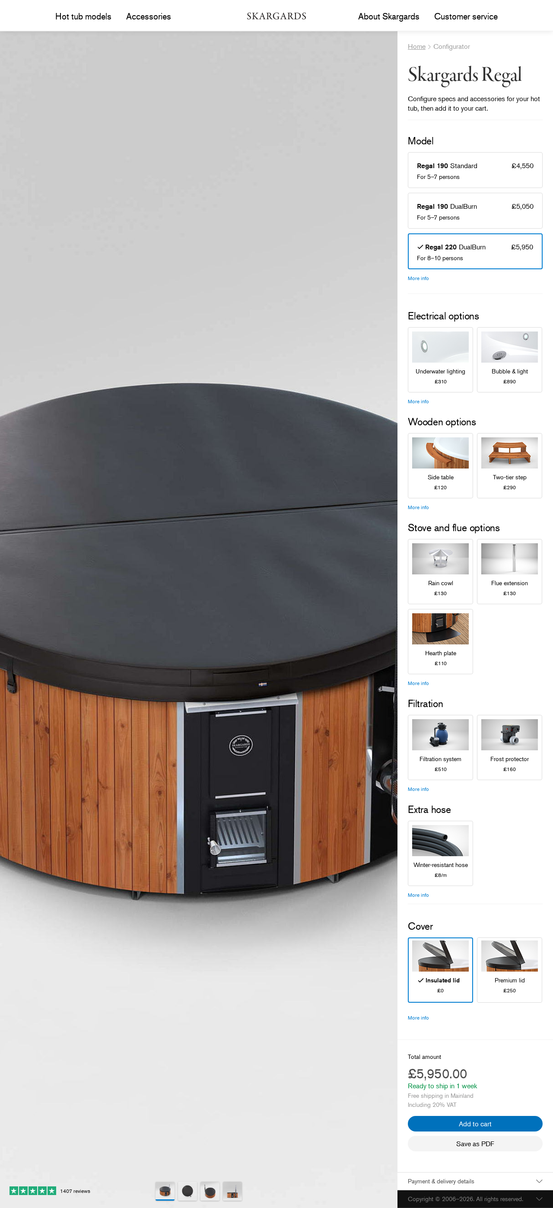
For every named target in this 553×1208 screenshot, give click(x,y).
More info (418, 278)
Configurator (451, 46)
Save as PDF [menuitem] (475, 1143)
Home (417, 46)
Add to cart (475, 1123)
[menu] (83, 16)
